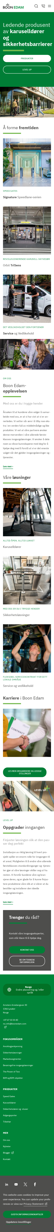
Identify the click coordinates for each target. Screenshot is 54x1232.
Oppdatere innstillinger (18, 1221)
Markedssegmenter (12, 1059)
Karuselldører (9, 1102)
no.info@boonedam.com (14, 1023)
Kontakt (6, 1159)
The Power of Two (11, 1071)
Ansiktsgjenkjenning (12, 1046)
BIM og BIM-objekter (13, 1078)
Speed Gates (9, 1096)
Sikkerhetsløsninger (12, 1052)
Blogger (6, 1152)
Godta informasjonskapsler (27, 1214)
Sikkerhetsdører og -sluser (15, 1109)
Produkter (27, 58)
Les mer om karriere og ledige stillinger (25, 772)
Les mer (7, 466)
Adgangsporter (10, 1115)
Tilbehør (7, 1121)
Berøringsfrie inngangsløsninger (18, 1065)
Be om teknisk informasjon (27, 961)
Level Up (27, 69)
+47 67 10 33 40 (10, 1020)
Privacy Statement (34, 1203)
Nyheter (7, 1146)
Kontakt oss (27, 949)
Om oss (6, 1140)
